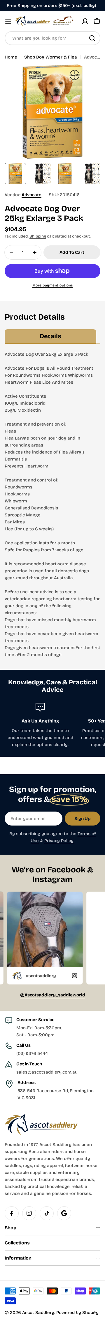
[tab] (50, 336)
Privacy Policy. (59, 840)
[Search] (92, 38)
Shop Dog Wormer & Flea (50, 57)
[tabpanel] (52, 504)
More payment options (52, 285)
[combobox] (52, 38)
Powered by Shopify (77, 1312)
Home (11, 57)
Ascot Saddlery (38, 1312)
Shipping (37, 236)
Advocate (31, 194)
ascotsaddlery (20, 975)
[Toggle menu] (8, 21)
